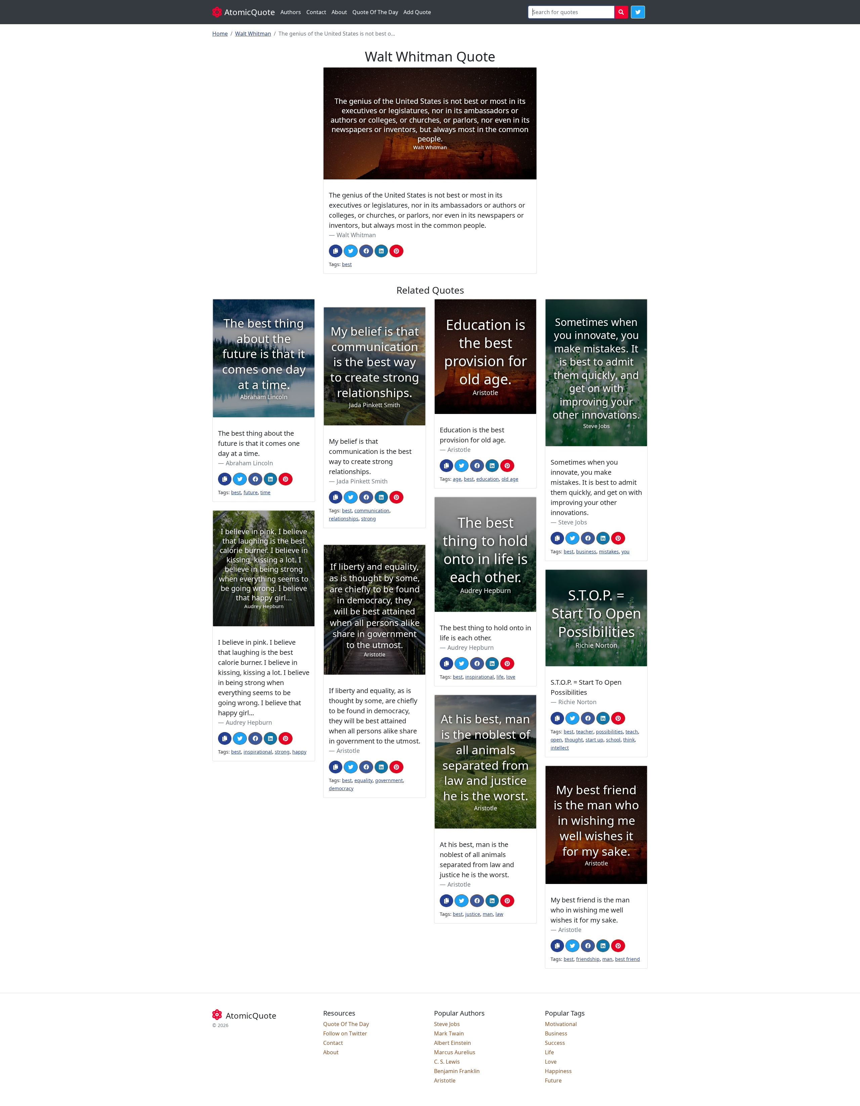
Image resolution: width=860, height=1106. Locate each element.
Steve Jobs (572, 522)
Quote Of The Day (375, 12)
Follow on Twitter (345, 1033)
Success (555, 1043)
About (339, 12)
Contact (316, 12)
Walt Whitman (253, 33)
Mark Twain (449, 1033)
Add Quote (417, 12)
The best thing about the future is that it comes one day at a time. (259, 443)
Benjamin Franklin (457, 1071)
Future (553, 1080)
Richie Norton (577, 702)
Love (551, 1061)
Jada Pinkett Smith (362, 481)
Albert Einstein (452, 1043)
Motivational (561, 1024)
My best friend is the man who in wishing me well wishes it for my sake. (590, 910)
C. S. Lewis (447, 1061)
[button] (638, 12)
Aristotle (459, 449)
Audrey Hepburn (470, 647)
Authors (291, 12)
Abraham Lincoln (249, 463)
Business (556, 1033)
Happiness (558, 1071)
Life (549, 1052)
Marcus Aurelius (454, 1052)
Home (220, 33)
